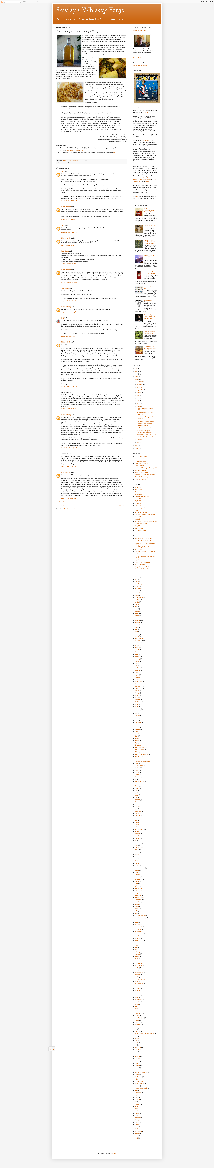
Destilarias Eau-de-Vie (141, 463)
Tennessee (138, 1093)
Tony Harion (65, 251)
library (137, 872)
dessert (137, 738)
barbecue (137, 622)
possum (137, 990)
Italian (137, 854)
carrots (137, 679)
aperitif (137, 593)
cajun (136, 663)
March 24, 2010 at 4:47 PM (69, 232)
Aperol (137, 595)
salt (136, 1045)
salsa (136, 1043)
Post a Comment (64, 502)
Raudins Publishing (140, 470)
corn (136, 732)
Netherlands (138, 927)
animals (137, 591)
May (138, 401)
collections (138, 725)
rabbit (137, 1011)
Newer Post (60, 506)
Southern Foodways (141, 1072)
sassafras (138, 1050)
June (138, 398)
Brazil (136, 652)
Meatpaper (138, 554)
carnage (137, 677)
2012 (136, 374)
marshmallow (139, 897)
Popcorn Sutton (140, 979)
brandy (137, 650)
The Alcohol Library (141, 457)
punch (137, 1004)
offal (136, 950)
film (136, 784)
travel (136, 1109)
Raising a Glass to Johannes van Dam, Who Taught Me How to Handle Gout (150, 317)
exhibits (137, 775)
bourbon (137, 647)
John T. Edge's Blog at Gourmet (144, 547)
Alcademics (138, 487)
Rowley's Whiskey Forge (90, 10)
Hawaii (137, 822)
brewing (137, 659)
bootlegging (138, 645)
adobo (137, 582)
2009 (137, 446)
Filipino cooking (140, 781)
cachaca (137, 661)
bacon (137, 613)
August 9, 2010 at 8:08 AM (69, 386)
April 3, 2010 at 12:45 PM (68, 245)
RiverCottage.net (140, 564)
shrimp (137, 1061)
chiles (136, 697)
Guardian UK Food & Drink (143, 541)
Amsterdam (138, 588)
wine (136, 1136)
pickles (137, 968)
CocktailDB (138, 499)
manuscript (138, 888)
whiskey (137, 1134)
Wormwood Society (140, 530)
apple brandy (139, 598)
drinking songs (139, 752)
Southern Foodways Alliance (143, 569)
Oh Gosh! (138, 517)
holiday (137, 827)
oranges (137, 954)
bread (136, 654)
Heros (137, 825)
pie (136, 970)
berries (137, 634)
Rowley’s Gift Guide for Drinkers (144, 1034)
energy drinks (139, 766)
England (137, 768)
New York (138, 936)
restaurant (138, 1025)
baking (137, 616)
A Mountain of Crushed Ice (75, 150)
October (139, 387)
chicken (137, 695)
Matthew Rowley (66, 207)
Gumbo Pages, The (140, 508)
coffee (136, 718)
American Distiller (140, 459)
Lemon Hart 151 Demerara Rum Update (151, 272)
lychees (137, 886)
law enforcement (140, 868)
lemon (137, 870)
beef (136, 629)
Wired (147, 182)
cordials (137, 729)
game (136, 791)
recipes (137, 1022)
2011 (136, 377)
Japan (136, 856)
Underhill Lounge (140, 528)
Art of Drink (138, 490)
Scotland (137, 1056)
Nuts (136, 945)
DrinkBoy (138, 506)
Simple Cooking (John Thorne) (144, 567)
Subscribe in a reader (139, 30)
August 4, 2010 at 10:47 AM (69, 264)
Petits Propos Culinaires (142, 562)
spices (137, 1075)
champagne (138, 682)
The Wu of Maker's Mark (149, 287)
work (136, 1138)
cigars (137, 707)
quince (137, 1006)
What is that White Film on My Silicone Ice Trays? (151, 256)
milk (136, 911)
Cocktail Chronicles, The (142, 496)
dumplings (138, 757)
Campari (137, 670)
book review (138, 641)
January (139, 442)
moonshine (138, 920)
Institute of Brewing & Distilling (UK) (146, 468)
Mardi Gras (138, 891)
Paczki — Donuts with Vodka (145, 428)
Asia (136, 607)
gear (136, 797)
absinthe (137, 577)
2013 (136, 371)
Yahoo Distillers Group (142, 477)
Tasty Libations (139, 526)
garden (137, 793)
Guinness (138, 818)
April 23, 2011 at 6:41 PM (68, 498)
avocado (137, 611)
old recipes (138, 952)
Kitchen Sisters (139, 549)
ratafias (137, 1015)
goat (136, 809)
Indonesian (138, 847)
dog (136, 743)
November (140, 384)
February (139, 440)
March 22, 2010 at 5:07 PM (69, 201)
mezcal (137, 909)
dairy (136, 736)
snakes (137, 1068)
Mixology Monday (140, 916)
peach (136, 959)
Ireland (137, 852)
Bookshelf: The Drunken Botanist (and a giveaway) (149, 242)
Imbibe (137, 510)
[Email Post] (85, 160)
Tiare (62, 171)
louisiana (137, 881)
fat (136, 779)
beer (136, 632)
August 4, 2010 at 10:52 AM (69, 282)
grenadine (138, 816)
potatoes (137, 993)
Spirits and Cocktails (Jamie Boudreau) (146, 521)
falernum (137, 777)
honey (137, 831)
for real (145, 112)
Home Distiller (139, 466)
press (136, 997)
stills (136, 1079)
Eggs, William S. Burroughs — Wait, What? (145, 409)
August (139, 393)
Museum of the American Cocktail (145, 515)
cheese (137, 691)
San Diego (138, 1047)
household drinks (140, 836)
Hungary (137, 838)
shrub (136, 1063)
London (137, 877)
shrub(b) (137, 1065)
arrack (137, 604)
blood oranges (139, 638)
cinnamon (138, 709)
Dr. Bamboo (138, 503)
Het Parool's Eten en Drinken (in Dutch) (145, 544)
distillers (137, 741)
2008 (137, 448)
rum (136, 1036)
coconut (137, 716)
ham (136, 820)
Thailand (137, 1099)
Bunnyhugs (138, 494)
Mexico (137, 906)
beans (137, 627)
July (138, 395)
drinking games (139, 750)
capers (137, 675)
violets (137, 1124)
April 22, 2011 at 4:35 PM (68, 466)
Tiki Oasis (138, 1104)
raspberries (138, 1013)
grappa (137, 813)
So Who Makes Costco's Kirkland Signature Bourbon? (150, 210)
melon (137, 904)
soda (136, 1070)
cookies (137, 727)
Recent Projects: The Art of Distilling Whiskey (145, 424)
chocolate (137, 700)
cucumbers (138, 734)
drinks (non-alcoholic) (141, 754)
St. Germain (138, 1077)
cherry (137, 693)
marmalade (138, 895)
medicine (137, 902)
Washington (138, 1129)
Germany (138, 802)
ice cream (137, 843)
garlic (136, 795)
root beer (138, 1031)
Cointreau (138, 722)
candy (136, 673)
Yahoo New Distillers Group (143, 479)
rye (136, 1040)
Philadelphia (138, 963)
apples (137, 602)
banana (137, 618)
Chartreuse (138, 688)
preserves (138, 995)
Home (92, 506)
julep (136, 859)
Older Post (122, 506)
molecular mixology (140, 918)
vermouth (138, 1118)
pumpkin (137, 1002)
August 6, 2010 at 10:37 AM (69, 312)
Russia (137, 1038)
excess (137, 772)
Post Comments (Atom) (71, 509)
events (137, 770)
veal (136, 1115)
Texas (136, 1097)
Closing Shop (148, 300)
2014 (136, 368)
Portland (137, 988)
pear (136, 961)
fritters (137, 788)
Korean (137, 866)
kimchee (137, 863)
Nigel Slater (138, 560)
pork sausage (139, 984)
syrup (136, 1086)
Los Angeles (138, 879)
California (138, 668)
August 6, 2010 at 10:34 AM (69, 301)
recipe (137, 1020)
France (137, 786)
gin (136, 804)
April (138, 403)
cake (136, 666)
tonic (136, 1106)
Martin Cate (138, 900)
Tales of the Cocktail (141, 524)
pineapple (63, 162)
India (136, 845)
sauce (136, 1052)
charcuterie (138, 684)
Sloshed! (137, 519)
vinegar (71, 162)
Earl (136, 759)
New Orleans (139, 934)
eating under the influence (142, 761)
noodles (137, 938)
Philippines (138, 965)
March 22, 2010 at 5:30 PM (69, 219)
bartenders (138, 625)
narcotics (137, 925)
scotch (137, 1054)
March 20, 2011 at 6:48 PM (69, 448)
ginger (137, 807)
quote (136, 1009)
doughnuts (138, 745)
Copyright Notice (138, 58)
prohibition (138, 1000)
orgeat (137, 956)
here (114, 153)
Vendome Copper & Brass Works (145, 475)
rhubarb (137, 1027)
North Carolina (139, 941)
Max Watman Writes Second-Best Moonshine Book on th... (146, 435)
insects (137, 850)
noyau (137, 943)
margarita (138, 893)
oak (136, 947)
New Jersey (138, 929)
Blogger (114, 1154)
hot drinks (138, 834)
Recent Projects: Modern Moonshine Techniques (144, 431)
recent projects (139, 1018)
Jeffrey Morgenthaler (141, 512)
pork (136, 981)
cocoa (136, 713)
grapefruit (138, 811)
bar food (137, 620)
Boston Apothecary (141, 492)
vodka (136, 1127)
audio (136, 609)
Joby (62, 318)
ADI (136, 579)
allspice (137, 586)
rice (136, 1029)
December (140, 382)
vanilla (137, 1113)
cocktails (137, 711)
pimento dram (139, 972)
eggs (136, 763)
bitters (137, 636)
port (136, 986)
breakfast (138, 657)
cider (136, 704)
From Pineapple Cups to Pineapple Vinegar (147, 417)
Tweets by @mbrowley (140, 66)
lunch (136, 884)
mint (136, 913)
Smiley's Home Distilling (142, 472)
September (140, 390)
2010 (136, 379)
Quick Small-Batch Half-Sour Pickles (149, 332)
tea (136, 1090)
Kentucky (137, 861)
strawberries (139, 1081)
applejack (138, 600)
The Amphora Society (141, 461)
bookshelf (138, 643)
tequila (137, 1095)
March (139, 406)
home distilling (139, 829)
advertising (138, 584)
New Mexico (138, 931)
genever (137, 800)
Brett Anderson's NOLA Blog (143, 538)
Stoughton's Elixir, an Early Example (145, 413)
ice (135, 841)
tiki (67, 162)
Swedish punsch (140, 1084)
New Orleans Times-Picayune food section (145, 557)
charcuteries (138, 686)
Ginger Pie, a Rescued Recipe (150, 226)
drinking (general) (140, 747)
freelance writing (146, 140)
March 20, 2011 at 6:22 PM (69, 409)
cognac (137, 720)
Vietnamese (138, 1120)
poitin (137, 977)
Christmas (138, 702)
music (136, 922)
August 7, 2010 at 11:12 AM (68, 336)
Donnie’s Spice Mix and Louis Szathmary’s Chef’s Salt (150, 348)
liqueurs (137, 875)
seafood (137, 1059)
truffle (137, 1111)
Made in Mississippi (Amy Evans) (145, 552)
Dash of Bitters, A (140, 501)
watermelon (138, 1131)
